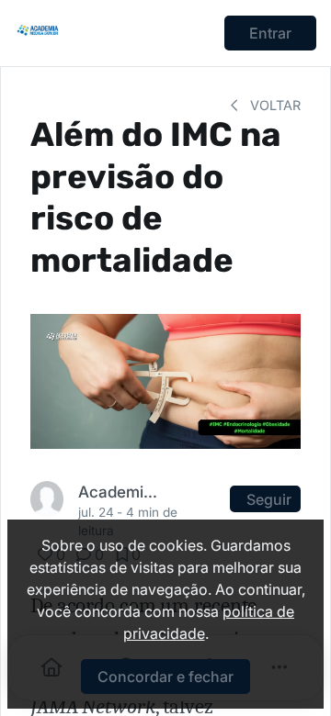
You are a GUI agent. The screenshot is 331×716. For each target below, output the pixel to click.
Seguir (268, 499)
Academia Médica (119, 491)
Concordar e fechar (165, 676)
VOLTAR (273, 105)
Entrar (270, 33)
